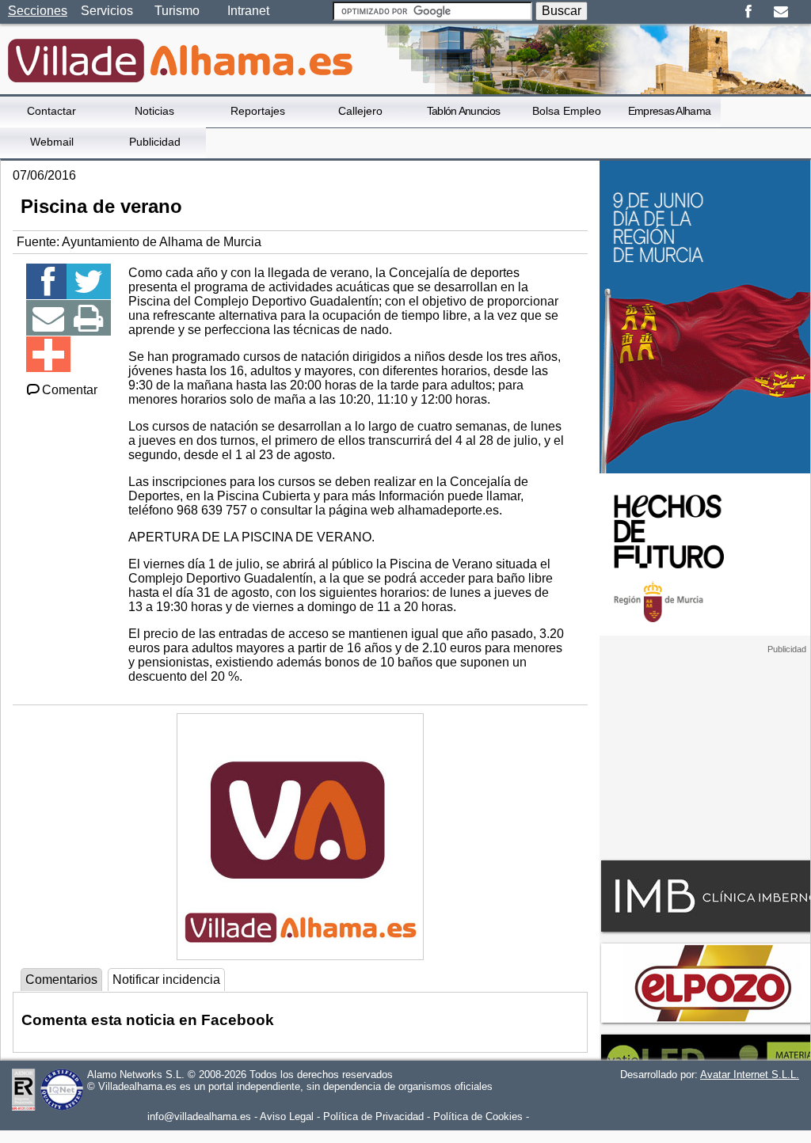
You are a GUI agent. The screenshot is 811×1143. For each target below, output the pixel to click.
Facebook (748, 12)
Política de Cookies (478, 1116)
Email (780, 12)
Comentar (69, 390)
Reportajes (257, 110)
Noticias (154, 110)
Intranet (248, 10)
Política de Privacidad (373, 1116)
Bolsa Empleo (566, 110)
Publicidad (155, 141)
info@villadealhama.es (199, 1116)
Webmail (52, 141)
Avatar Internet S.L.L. (749, 1074)
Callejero (360, 110)
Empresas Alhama (669, 110)
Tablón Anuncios (464, 110)
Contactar (51, 110)
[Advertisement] (705, 754)
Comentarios (61, 979)
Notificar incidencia (166, 979)
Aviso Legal (287, 1116)
